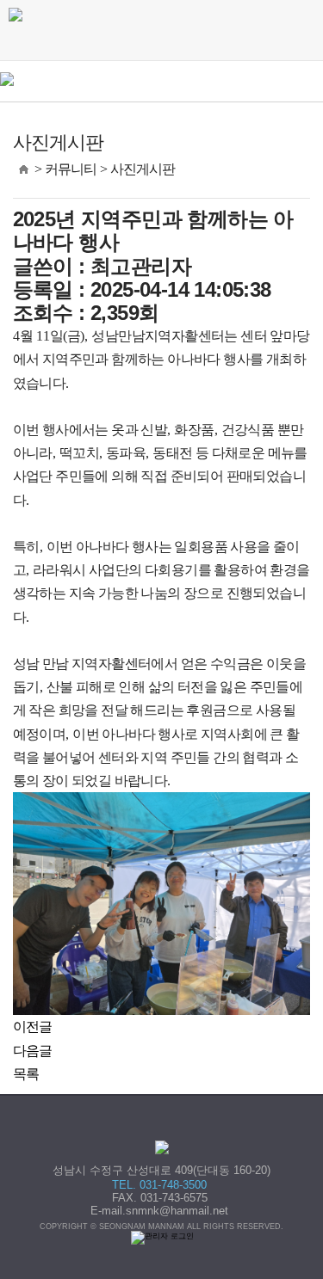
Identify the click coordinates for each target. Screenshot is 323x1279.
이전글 (33, 1026)
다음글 (33, 1050)
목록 (26, 1074)
